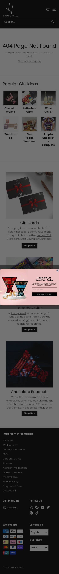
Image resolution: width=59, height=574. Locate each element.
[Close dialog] (57, 270)
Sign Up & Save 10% (44, 294)
